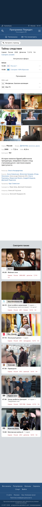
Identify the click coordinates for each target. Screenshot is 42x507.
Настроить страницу (12, 43)
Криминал (32, 146)
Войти (24, 489)
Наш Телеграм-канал (28, 495)
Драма (38, 146)
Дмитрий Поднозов (8, 180)
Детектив (24, 146)
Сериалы (36, 486)
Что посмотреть (30, 37)
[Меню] (39, 31)
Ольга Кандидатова (15, 170)
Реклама (16, 495)
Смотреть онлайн (7, 55)
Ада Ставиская (14, 183)
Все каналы (6, 486)
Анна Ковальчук (13, 174)
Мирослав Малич (16, 178)
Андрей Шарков (29, 178)
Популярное (17, 486)
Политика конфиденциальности (21, 498)
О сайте (9, 495)
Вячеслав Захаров (26, 174)
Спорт (17, 489)
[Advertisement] (21, 220)
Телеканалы (12, 37)
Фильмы (27, 486)
